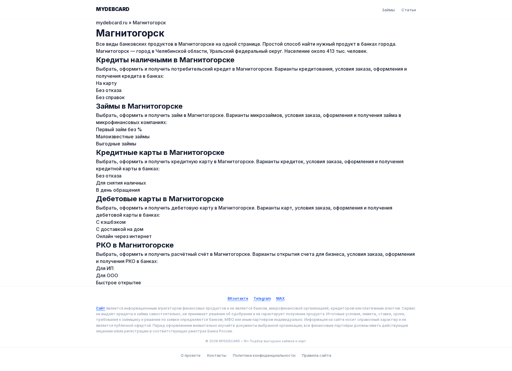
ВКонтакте (238, 298)
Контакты (216, 355)
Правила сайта (316, 355)
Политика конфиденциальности (264, 355)
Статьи (408, 9)
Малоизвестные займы (123, 136)
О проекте (191, 355)
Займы (388, 9)
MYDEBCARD (112, 9)
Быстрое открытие (118, 283)
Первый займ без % (119, 129)
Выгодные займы (116, 144)
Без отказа (108, 90)
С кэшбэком (111, 222)
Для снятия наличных (121, 183)
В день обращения (118, 190)
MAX (280, 298)
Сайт (100, 308)
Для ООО (107, 275)
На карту (106, 83)
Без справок (110, 97)
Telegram (262, 298)
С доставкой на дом (119, 229)
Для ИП (104, 268)
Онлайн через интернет (124, 236)
